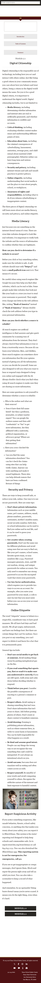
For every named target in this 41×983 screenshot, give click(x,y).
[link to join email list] (14, 968)
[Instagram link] (22, 964)
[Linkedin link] (26, 964)
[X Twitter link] (14, 964)
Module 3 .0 (20, 908)
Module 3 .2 (20, 914)
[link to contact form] (19, 968)
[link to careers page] (27, 968)
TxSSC (20, 11)
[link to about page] (22, 968)
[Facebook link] (18, 964)
